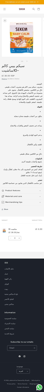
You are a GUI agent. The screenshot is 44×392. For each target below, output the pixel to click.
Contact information (23, 387)
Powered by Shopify (24, 380)
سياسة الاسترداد (10, 323)
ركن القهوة (8, 279)
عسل (6, 274)
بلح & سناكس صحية (11, 294)
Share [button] (6, 209)
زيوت (6, 289)
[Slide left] (17, 61)
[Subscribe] (34, 348)
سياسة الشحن (9, 328)
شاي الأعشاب (9, 269)
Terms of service (22, 384)
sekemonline (13, 380)
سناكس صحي (9, 304)
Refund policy (36, 380)
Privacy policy (11, 384)
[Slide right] (26, 61)
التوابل (7, 284)
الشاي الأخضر (9, 299)
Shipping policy (34, 384)
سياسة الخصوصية (10, 318)
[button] (4, 9)
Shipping (4, 79)
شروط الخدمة (9, 334)
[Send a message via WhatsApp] (39, 387)
